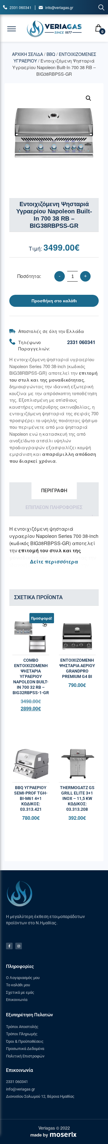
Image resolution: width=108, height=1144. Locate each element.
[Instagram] (18, 946)
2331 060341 (21, 7)
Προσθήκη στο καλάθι (54, 300)
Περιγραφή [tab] (54, 490)
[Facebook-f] (9, 946)
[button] (88, 98)
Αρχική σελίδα (27, 54)
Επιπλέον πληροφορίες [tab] (54, 507)
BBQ (50, 54)
